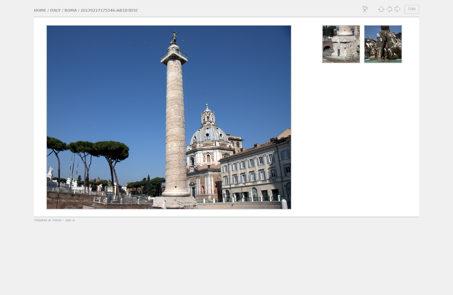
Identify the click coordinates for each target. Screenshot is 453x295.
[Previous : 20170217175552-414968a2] (389, 9)
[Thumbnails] (381, 9)
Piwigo (57, 220)
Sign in (70, 220)
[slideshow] (365, 9)
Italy (55, 10)
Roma (70, 10)
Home (40, 10)
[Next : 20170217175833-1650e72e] (397, 9)
